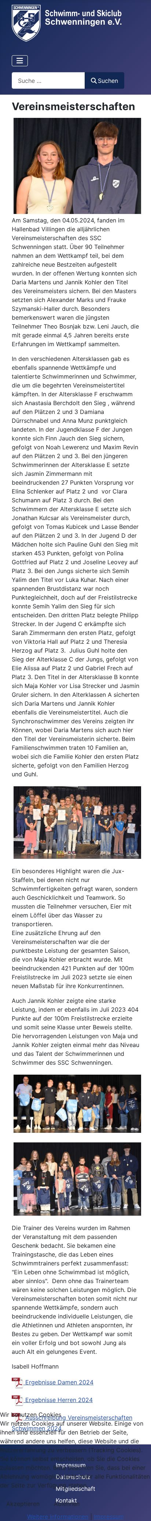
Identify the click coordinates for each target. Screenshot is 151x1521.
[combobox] (48, 80)
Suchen (108, 80)
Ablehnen (67, 1503)
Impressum (109, 1516)
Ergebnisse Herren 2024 (58, 1400)
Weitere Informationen (57, 1516)
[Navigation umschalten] (20, 60)
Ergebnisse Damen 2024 (58, 1382)
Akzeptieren (23, 1503)
